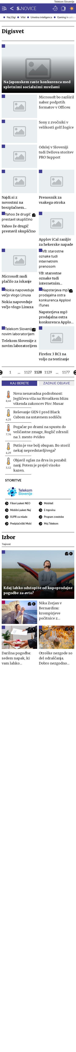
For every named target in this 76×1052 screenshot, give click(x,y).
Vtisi (23, 17)
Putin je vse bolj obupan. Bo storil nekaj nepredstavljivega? (41, 448)
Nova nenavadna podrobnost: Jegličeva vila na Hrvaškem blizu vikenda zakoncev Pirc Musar (40, 398)
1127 (27, 372)
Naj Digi (11, 17)
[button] (3, 8)
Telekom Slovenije (64, 1)
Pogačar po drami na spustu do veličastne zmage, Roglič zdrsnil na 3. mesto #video (40, 432)
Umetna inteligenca (41, 17)
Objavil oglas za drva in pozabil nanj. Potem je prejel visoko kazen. (39, 465)
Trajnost (6, 544)
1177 (65, 372)
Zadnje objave (56, 383)
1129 (48, 372)
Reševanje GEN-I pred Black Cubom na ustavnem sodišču (37, 414)
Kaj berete (19, 383)
